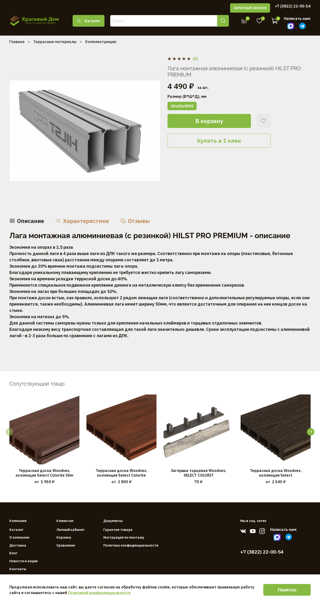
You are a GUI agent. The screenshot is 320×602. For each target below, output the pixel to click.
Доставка (17, 545)
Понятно (287, 590)
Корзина (63, 537)
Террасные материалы (54, 41)
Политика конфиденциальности (130, 545)
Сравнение (65, 545)
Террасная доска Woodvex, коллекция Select (275, 473)
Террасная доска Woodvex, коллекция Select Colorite (121, 473)
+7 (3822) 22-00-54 (293, 6)
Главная (16, 41)
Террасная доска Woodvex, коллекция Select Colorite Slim (44, 473)
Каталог (92, 20)
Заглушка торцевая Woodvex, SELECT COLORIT (198, 473)
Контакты (17, 569)
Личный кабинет (70, 529)
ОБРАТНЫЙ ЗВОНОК (250, 8)
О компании (19, 537)
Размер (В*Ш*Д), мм (186, 96)
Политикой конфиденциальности (99, 592)
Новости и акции (23, 561)
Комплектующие (100, 41)
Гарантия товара (118, 529)
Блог (13, 553)
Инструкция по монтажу (123, 537)
